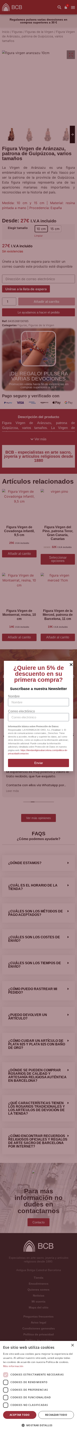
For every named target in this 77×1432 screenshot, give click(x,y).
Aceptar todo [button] (20, 1415)
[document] (38, 716)
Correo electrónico (21, 711)
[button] (38, 1425)
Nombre (14, 696)
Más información (13, 1366)
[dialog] (38, 1386)
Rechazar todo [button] (56, 1415)
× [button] (72, 1345)
